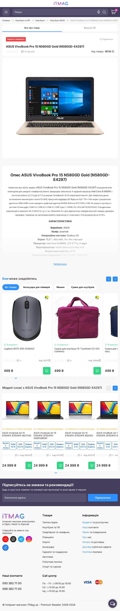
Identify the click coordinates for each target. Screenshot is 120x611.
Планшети (48, 537)
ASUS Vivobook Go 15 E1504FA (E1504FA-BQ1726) (16, 434)
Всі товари (11, 287)
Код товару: (101, 51)
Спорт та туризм (51, 566)
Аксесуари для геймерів (36, 287)
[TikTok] (13, 539)
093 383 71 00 (12, 583)
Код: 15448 (43, 360)
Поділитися (107, 39)
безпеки (92, 552)
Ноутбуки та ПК (51, 527)
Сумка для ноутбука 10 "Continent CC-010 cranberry (26, 350)
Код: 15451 (94, 360)
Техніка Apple (50, 522)
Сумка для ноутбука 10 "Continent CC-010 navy (76, 350)
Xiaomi (46, 542)
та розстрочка (95, 522)
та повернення (94, 532)
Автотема (47, 556)
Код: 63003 (25, 455)
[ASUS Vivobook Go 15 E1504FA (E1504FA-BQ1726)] (17, 410)
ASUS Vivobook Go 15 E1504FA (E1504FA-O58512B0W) (45, 435)
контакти (90, 527)
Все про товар (32, 27)
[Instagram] (29, 539)
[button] (108, 279)
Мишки (61, 287)
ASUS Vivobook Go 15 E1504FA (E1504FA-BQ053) (79, 434)
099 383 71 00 (12, 588)
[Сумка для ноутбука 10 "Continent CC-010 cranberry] (27, 318)
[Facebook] (5, 547)
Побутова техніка (52, 561)
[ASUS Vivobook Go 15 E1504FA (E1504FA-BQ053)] (80, 410)
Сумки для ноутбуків (82, 287)
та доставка (93, 542)
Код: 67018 (57, 455)
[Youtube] (5, 539)
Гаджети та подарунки (55, 552)
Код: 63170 (89, 455)
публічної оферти (96, 547)
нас (86, 537)
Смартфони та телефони (56, 532)
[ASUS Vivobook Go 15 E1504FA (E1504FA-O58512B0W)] (49, 410)
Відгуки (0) (90, 27)
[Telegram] (21, 539)
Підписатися (103, 497)
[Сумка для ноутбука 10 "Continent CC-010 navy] (77, 318)
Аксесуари (48, 547)
